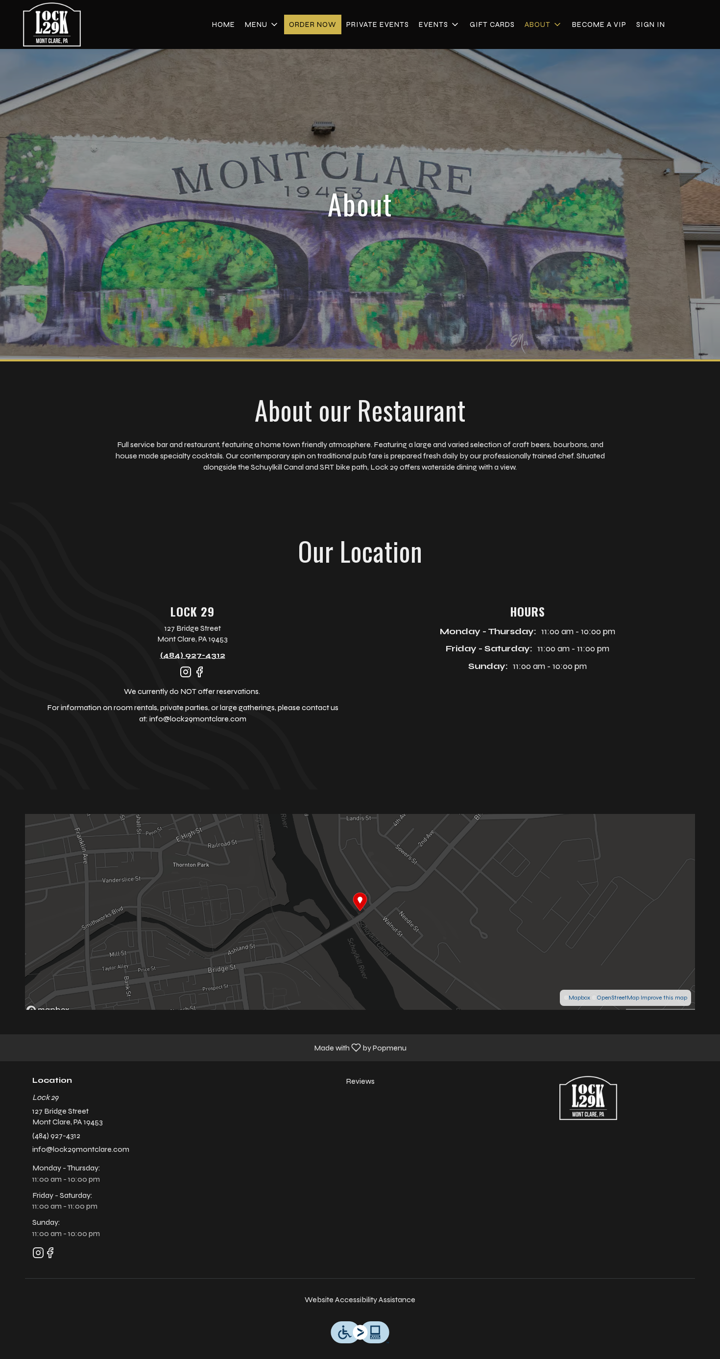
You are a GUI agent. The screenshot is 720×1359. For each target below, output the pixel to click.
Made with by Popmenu (207, 1047)
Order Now (312, 24)
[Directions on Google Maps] (360, 911)
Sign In (650, 24)
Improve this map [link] (664, 997)
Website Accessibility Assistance (360, 1299)
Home (223, 24)
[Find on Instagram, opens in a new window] (185, 676)
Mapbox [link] (579, 997)
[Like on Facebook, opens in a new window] (199, 676)
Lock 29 (588, 1098)
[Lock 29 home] (52, 24)
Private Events (377, 24)
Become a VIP (599, 24)
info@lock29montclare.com (80, 1149)
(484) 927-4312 (56, 1135)
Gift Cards (492, 24)
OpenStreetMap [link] (618, 997)
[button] (262, 24)
